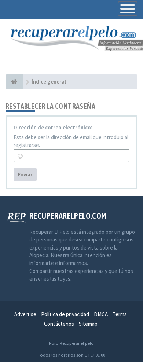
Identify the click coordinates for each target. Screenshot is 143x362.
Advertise (25, 314)
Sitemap (88, 323)
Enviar (25, 174)
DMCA (101, 314)
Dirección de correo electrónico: (53, 127)
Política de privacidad (65, 314)
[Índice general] (14, 81)
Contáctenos (59, 323)
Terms (120, 314)
